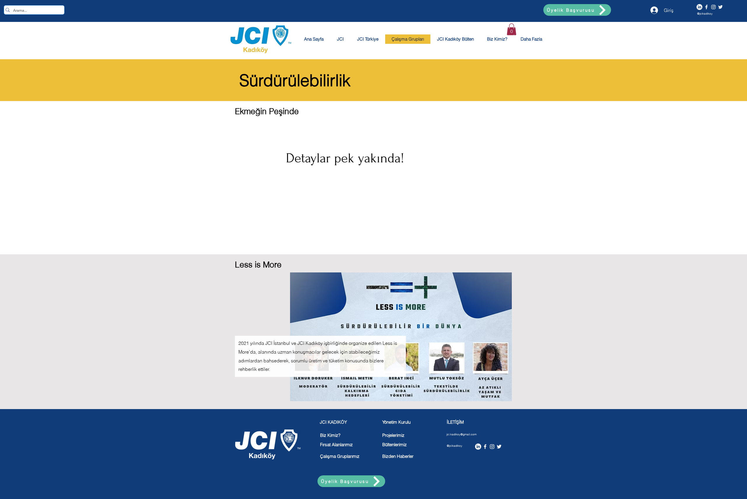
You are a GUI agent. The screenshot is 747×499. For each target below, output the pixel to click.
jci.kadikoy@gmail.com (461, 434)
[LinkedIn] (699, 7)
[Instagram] (713, 7)
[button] (511, 29)
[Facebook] (706, 7)
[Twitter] (720, 7)
